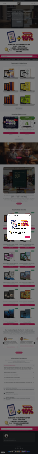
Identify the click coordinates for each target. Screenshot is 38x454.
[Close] (29, 215)
